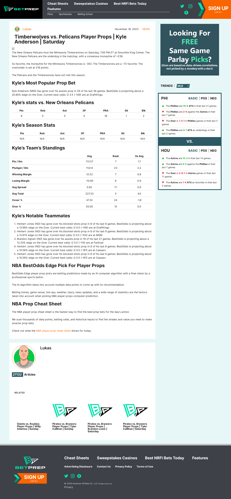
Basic (193, 98)
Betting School (85, 14)
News (146, 29)
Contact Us (104, 466)
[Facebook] (186, 13)
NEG (213, 98)
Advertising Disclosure (78, 466)
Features (54, 9)
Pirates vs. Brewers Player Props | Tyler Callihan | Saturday (135, 426)
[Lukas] (16, 29)
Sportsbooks (65, 14)
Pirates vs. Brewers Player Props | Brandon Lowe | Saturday (100, 427)
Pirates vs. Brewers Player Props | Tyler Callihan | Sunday (64, 426)
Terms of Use (145, 466)
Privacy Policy (123, 466)
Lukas (27, 29)
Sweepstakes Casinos (91, 3)
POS (204, 98)
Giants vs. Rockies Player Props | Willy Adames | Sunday (29, 426)
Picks (50, 14)
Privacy (68, 487)
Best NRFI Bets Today (130, 3)
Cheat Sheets (57, 3)
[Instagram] (190, 6)
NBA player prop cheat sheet (53, 330)
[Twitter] (182, 6)
